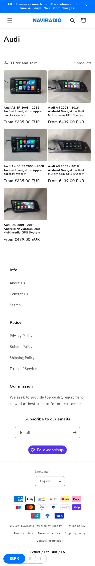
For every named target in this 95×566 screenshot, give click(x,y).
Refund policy (76, 525)
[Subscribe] (74, 432)
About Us (17, 283)
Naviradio (27, 525)
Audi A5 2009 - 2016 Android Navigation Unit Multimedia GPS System (66, 170)
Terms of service (49, 533)
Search (15, 305)
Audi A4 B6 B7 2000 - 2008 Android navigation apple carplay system (24, 170)
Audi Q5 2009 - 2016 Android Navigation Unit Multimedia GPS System (22, 228)
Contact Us (19, 294)
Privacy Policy (21, 336)
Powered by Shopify (48, 525)
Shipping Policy (22, 358)
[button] (9, 20)
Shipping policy (75, 533)
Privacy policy (23, 533)
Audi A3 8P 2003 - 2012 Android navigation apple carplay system (23, 111)
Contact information (50, 540)
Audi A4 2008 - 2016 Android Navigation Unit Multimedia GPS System (66, 111)
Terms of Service (23, 369)
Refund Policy (21, 346)
